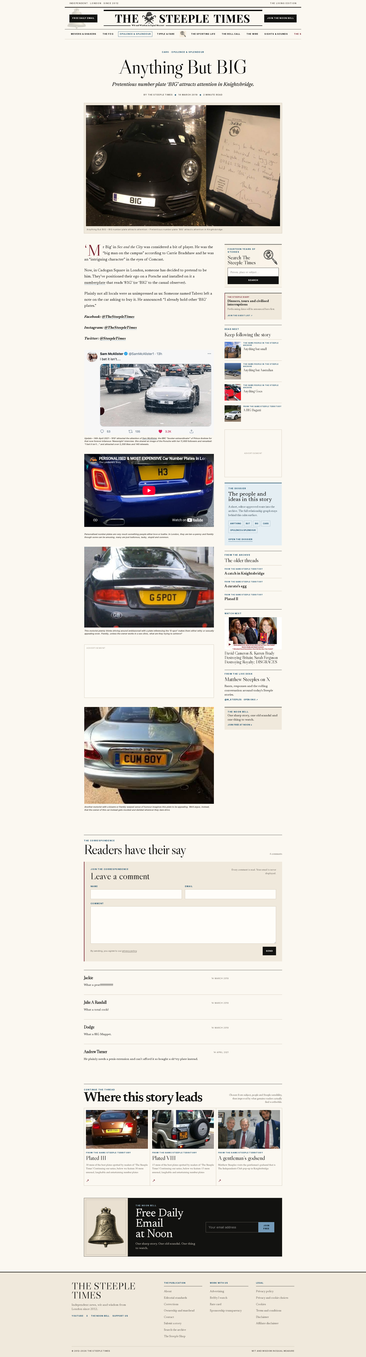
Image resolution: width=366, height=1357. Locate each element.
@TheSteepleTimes (118, 317)
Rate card (215, 1304)
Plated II (231, 599)
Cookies (261, 1304)
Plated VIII (164, 1157)
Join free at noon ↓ (240, 724)
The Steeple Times (160, 94)
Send (269, 951)
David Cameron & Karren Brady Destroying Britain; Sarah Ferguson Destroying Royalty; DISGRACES (251, 657)
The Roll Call (231, 34)
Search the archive (175, 1330)
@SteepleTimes (113, 339)
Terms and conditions (268, 1310)
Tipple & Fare (166, 34)
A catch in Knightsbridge (244, 574)
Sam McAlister (149, 438)
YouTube (77, 1316)
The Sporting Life (203, 34)
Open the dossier (240, 539)
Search (253, 280)
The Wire (252, 34)
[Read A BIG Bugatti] (233, 413)
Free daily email (83, 18)
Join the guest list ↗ (240, 316)
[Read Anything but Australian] (233, 371)
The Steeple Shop (174, 1336)
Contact (169, 1317)
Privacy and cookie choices (272, 1298)
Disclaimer (262, 1317)
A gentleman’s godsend (241, 1157)
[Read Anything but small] (233, 350)
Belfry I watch (218, 1298)
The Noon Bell (100, 1316)
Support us (120, 1316)
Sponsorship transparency (226, 1310)
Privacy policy (265, 1291)
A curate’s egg (236, 586)
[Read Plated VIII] (183, 1129)
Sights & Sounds (276, 34)
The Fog (108, 34)
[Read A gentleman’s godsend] (249, 1129)
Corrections (171, 1304)
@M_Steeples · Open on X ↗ (241, 699)
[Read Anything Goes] (233, 392)
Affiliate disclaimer (267, 1323)
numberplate (94, 283)
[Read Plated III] (117, 1129)
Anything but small (255, 349)
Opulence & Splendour (135, 34)
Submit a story (172, 1323)
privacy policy (129, 951)
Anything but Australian (258, 370)
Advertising (217, 1291)
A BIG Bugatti (252, 410)
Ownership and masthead (179, 1310)
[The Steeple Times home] (183, 18)
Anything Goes (252, 391)
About (168, 1291)
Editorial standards (175, 1298)
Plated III (96, 1157)
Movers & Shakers (83, 34)
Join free (266, 1227)
